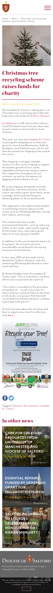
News (14, 18)
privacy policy (35, 584)
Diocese (17, 405)
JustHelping (9, 123)
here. (11, 315)
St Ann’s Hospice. (40, 115)
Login (42, 566)
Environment (31, 405)
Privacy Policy (8, 566)
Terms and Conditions (27, 566)
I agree (26, 589)
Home (5, 18)
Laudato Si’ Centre (39, 139)
